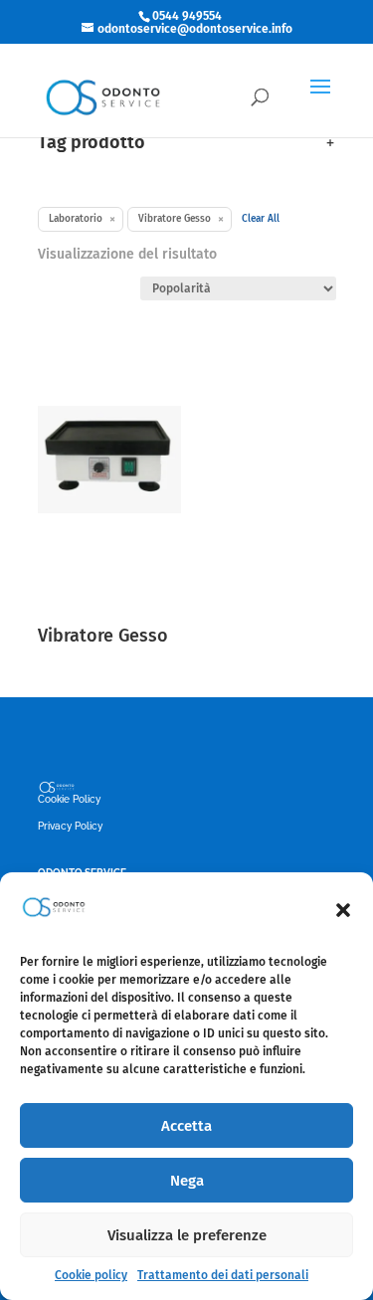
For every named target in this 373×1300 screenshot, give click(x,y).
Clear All (261, 219)
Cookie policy (91, 1275)
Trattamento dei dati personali (222, 1275)
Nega (187, 1181)
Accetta (186, 1126)
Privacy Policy (70, 826)
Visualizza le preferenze (187, 1235)
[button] (343, 910)
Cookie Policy (69, 799)
